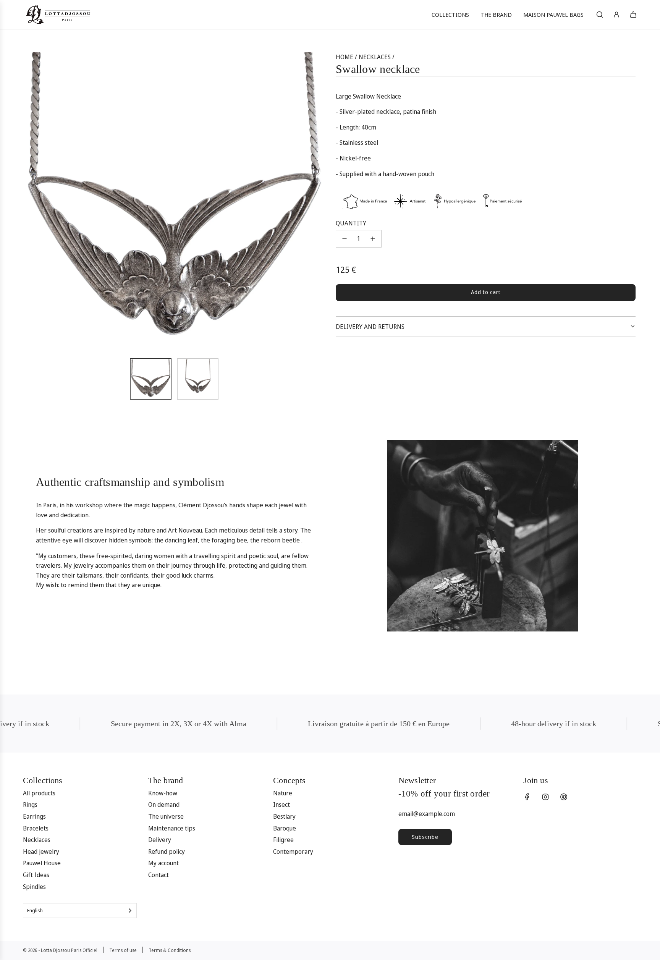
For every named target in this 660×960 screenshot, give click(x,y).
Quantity (351, 223)
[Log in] (616, 14)
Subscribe (425, 836)
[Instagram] (545, 796)
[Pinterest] (563, 796)
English (35, 910)
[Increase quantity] (372, 238)
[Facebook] (527, 796)
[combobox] (80, 910)
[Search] (599, 14)
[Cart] (633, 14)
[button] (34, 202)
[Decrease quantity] (344, 238)
